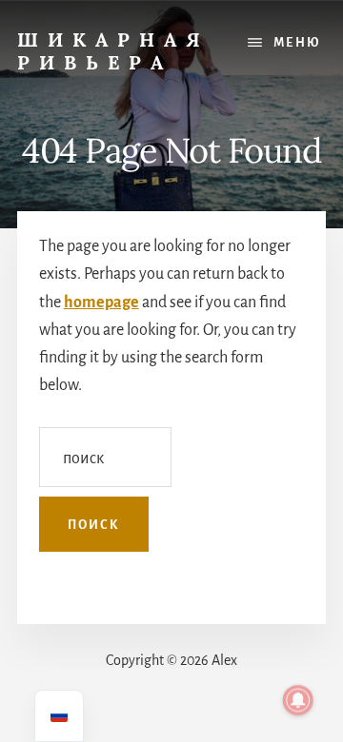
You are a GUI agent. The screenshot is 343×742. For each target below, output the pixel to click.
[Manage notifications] (298, 700)
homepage (101, 302)
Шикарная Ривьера (113, 51)
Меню (297, 42)
